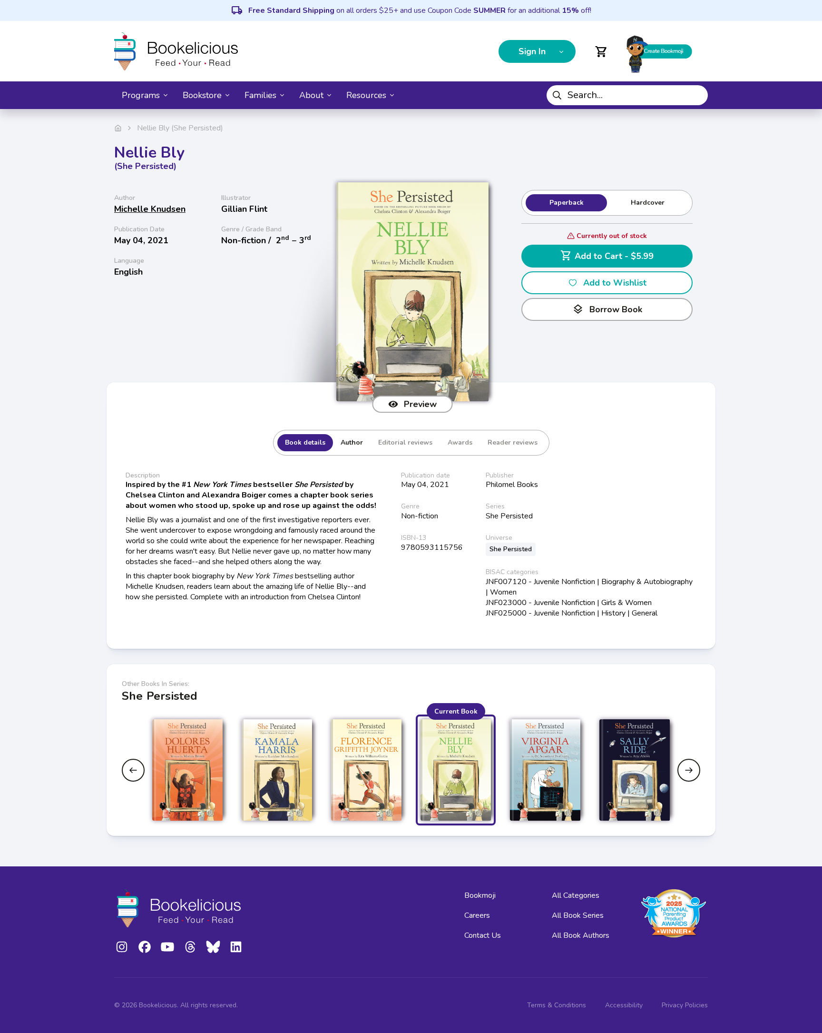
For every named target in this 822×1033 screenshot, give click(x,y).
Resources (366, 95)
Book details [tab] (305, 442)
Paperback (566, 202)
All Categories (575, 895)
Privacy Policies (685, 1005)
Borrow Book (607, 309)
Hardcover (648, 202)
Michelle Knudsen (150, 209)
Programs (141, 95)
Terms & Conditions (556, 1005)
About (311, 95)
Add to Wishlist (614, 282)
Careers (477, 915)
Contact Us (482, 935)
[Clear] (697, 95)
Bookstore (202, 95)
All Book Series (578, 915)
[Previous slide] (133, 770)
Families (260, 95)
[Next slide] (688, 770)
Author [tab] (352, 442)
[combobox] (627, 95)
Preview (420, 404)
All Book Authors (580, 935)
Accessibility (624, 1005)
